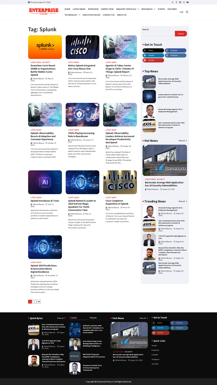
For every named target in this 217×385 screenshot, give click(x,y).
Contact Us (109, 15)
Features (172, 9)
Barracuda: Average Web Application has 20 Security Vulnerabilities (169, 81)
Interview (93, 9)
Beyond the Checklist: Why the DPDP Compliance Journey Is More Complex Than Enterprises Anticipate (172, 251)
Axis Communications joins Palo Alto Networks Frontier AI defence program (171, 125)
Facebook (155, 350)
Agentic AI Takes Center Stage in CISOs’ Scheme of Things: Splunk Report (120, 68)
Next (39, 302)
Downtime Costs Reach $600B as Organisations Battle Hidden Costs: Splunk (43, 70)
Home (67, 9)
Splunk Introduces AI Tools (45, 200)
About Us (121, 15)
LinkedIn (155, 355)
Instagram (155, 359)
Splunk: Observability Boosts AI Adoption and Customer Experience (43, 136)
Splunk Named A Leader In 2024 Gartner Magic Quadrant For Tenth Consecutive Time (82, 205)
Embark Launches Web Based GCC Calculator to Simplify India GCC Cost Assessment (93, 329)
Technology (71, 15)
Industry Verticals (126, 9)
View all (182, 140)
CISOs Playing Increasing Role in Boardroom (81, 135)
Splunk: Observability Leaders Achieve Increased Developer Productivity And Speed (120, 138)
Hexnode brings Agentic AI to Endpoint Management (170, 110)
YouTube (155, 364)
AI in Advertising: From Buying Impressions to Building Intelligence (92, 343)
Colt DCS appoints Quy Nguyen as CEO (51, 342)
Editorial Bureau (38, 79)
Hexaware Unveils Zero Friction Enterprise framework (92, 367)
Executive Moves (91, 15)
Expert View (107, 9)
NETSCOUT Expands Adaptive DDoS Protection (94, 355)
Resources (147, 9)
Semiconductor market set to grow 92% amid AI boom (170, 95)
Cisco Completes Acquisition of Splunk (117, 202)
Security (46, 62)
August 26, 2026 (168, 189)
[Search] (187, 12)
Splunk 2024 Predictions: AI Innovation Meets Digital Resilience (44, 268)
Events (161, 9)
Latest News (79, 9)
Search (146, 29)
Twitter (154, 345)
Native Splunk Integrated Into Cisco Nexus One (81, 67)
